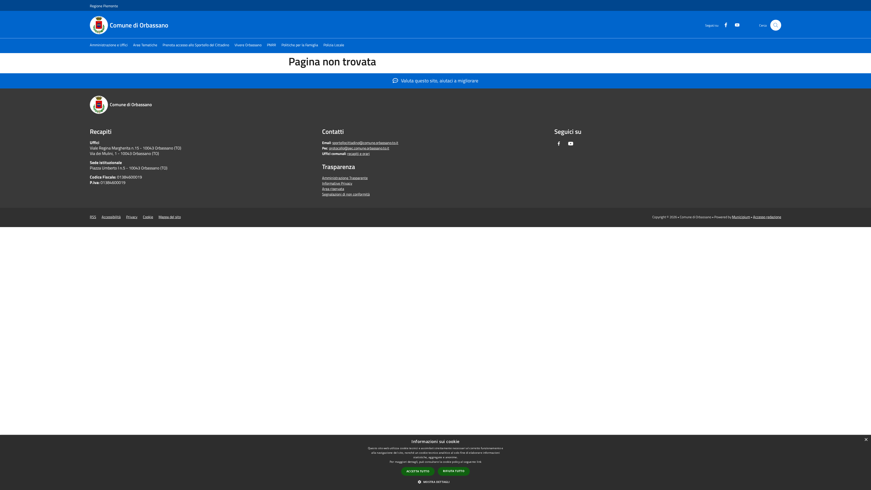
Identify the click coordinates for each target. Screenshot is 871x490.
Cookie (148, 217)
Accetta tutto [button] (417, 471)
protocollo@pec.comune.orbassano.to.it (359, 148)
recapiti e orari (358, 153)
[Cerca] (775, 25)
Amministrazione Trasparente (345, 178)
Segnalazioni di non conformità (346, 194)
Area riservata (333, 188)
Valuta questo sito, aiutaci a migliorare (439, 80)
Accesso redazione (767, 217)
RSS (93, 217)
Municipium (741, 217)
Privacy (131, 217)
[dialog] (435, 462)
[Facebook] (724, 24)
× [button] (866, 439)
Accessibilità (111, 217)
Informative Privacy (337, 183)
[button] (435, 482)
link (479, 462)
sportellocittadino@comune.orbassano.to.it (365, 142)
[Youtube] (735, 24)
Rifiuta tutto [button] (454, 471)
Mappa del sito (170, 217)
